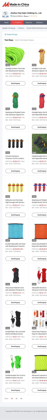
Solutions (39, 22)
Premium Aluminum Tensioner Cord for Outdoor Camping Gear (14, 158)
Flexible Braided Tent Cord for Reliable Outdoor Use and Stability (15, 377)
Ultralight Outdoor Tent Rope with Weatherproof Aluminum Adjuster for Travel (15, 70)
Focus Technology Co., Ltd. (28, 411)
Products (18, 22)
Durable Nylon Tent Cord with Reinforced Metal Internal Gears (15, 334)
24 (12, 398)
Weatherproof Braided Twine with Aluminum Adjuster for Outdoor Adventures (15, 114)
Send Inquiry (15, 83)
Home (6, 22)
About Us (29, 22)
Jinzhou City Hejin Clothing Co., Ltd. (26, 13)
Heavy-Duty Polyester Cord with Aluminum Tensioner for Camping (15, 290)
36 (16, 398)
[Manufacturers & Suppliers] (16, 4)
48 (21, 398)
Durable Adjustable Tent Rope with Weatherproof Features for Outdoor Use (15, 246)
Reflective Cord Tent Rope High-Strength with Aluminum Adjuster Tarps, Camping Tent (15, 202)
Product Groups (11, 34)
